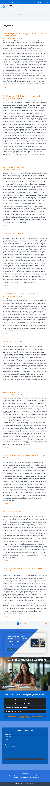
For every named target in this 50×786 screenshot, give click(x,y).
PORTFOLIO (37, 14)
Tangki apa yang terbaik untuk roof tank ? (15, 711)
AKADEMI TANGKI (16, 236)
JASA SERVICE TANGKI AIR (12, 392)
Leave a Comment (7, 38)
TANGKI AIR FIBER (16, 38)
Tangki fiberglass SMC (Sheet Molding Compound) (21, 96)
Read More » (5, 87)
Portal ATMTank (44, 14)
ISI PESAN (7, 744)
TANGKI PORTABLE (21, 14)
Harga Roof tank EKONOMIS (13, 511)
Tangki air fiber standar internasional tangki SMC (20, 294)
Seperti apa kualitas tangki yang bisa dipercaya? (16, 707)
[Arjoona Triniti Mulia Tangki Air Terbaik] (6, 7)
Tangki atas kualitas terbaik (13, 234)
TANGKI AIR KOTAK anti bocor (14, 341)
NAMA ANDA (8, 734)
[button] (25, 700)
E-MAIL (6, 739)
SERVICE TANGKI (30, 14)
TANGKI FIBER (6, 14)
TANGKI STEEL (13, 14)
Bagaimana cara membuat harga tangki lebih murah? (18, 703)
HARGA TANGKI (15, 514)
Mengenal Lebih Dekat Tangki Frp (15, 167)
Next (47, 623)
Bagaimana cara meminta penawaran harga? (16, 699)
